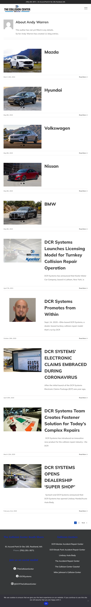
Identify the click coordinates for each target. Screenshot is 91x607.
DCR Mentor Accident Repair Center (67, 544)
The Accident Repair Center (67, 561)
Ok (46, 603)
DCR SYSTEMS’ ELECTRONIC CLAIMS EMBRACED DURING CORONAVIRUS (65, 364)
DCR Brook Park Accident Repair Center (67, 549)
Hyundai (53, 90)
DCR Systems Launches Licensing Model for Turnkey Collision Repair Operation (64, 254)
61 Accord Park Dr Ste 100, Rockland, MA (23, 546)
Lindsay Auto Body (67, 555)
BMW (50, 204)
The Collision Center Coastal (67, 566)
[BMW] (22, 213)
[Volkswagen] (22, 137)
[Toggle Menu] (86, 8)
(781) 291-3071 (27, 550)
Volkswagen (57, 128)
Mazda (51, 52)
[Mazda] (22, 61)
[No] (88, 601)
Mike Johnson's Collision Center (67, 572)
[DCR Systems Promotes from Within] (22, 310)
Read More (82, 77)
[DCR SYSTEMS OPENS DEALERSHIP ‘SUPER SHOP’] (22, 476)
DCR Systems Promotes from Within (60, 307)
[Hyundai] (22, 99)
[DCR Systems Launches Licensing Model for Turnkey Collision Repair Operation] (22, 251)
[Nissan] (22, 175)
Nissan (51, 166)
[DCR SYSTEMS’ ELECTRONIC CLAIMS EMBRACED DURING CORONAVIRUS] (22, 360)
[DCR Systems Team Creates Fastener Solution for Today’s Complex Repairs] (22, 419)
